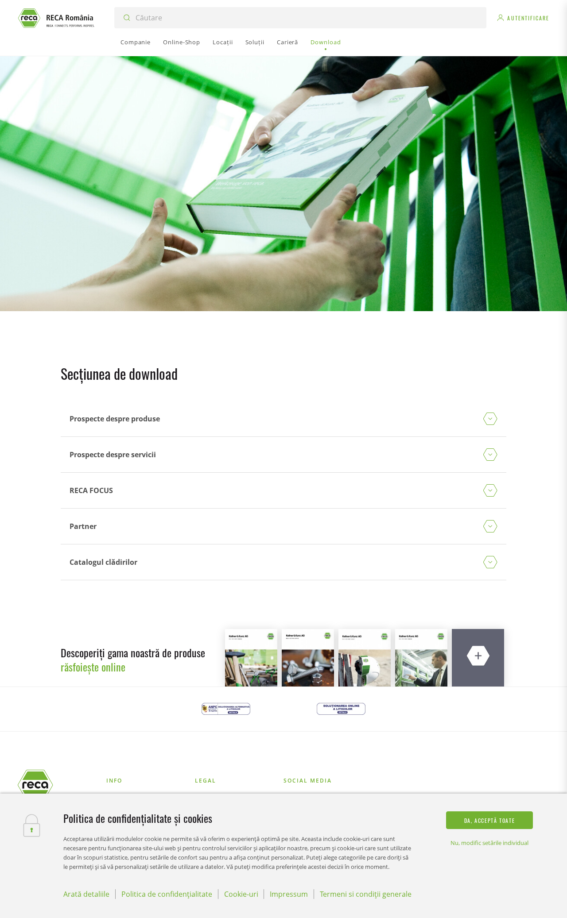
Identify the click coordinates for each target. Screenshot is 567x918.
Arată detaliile (86, 894)
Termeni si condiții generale (366, 894)
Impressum (289, 894)
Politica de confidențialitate (166, 894)
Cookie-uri (241, 894)
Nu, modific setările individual (489, 843)
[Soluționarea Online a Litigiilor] (341, 709)
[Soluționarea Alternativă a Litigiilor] (226, 709)
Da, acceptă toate (489, 820)
